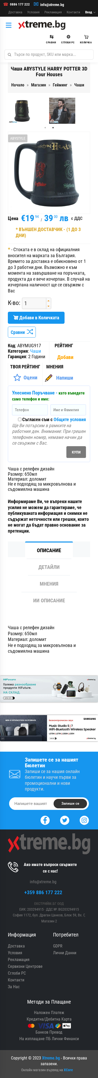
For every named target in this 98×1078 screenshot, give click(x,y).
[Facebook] (45, 819)
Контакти (73, 12)
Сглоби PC (17, 973)
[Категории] (10, 25)
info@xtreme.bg (52, 5)
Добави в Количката (38, 317)
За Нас (14, 986)
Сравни (19, 332)
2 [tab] (53, 127)
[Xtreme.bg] (41, 25)
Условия (33, 12)
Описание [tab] (49, 550)
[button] (48, 300)
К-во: (14, 303)
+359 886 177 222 (43, 892)
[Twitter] (64, 819)
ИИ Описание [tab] (49, 600)
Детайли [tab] (49, 567)
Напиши (64, 378)
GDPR (57, 946)
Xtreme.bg (51, 1058)
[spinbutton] (32, 303)
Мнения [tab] (49, 584)
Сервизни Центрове (25, 966)
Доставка (15, 12)
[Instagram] (84, 819)
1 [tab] (45, 127)
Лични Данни (64, 952)
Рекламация (53, 12)
